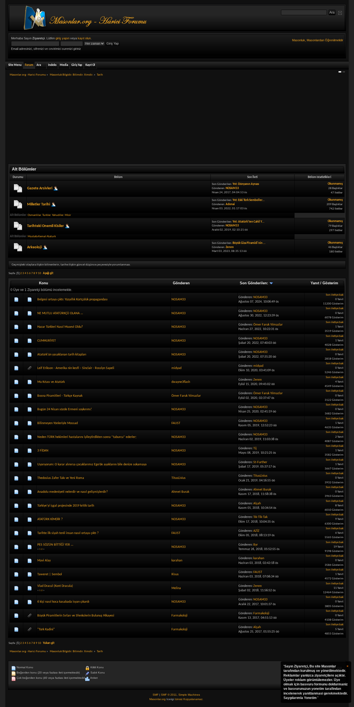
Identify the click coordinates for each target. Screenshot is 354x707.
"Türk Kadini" (46, 629)
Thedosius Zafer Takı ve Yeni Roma (60, 478)
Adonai (230, 204)
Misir (68, 215)
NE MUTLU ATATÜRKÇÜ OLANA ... (60, 313)
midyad (176, 368)
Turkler (46, 215)
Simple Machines (189, 694)
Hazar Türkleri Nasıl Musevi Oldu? (60, 327)
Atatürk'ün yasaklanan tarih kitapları (61, 354)
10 (39, 273)
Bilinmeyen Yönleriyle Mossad (57, 423)
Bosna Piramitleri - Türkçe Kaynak (59, 396)
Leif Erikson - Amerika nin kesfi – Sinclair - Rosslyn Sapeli (75, 368)
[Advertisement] (177, 122)
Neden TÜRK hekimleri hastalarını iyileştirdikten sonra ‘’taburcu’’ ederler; (86, 437)
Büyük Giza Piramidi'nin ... (249, 243)
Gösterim (330, 283)
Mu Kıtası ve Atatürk (51, 382)
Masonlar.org (157, 699)
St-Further (260, 462)
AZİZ (256, 531)
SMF (155, 694)
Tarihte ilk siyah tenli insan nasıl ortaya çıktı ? (68, 533)
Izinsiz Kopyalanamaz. (189, 699)
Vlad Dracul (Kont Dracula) (55, 586)
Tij (255, 448)
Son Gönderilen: (254, 283)
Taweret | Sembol (49, 574)
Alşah (257, 503)
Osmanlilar (34, 215)
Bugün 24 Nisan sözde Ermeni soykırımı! (64, 409)
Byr (255, 544)
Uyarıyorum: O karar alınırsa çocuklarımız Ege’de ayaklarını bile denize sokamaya (92, 464)
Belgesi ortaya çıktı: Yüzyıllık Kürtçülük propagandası (72, 299)
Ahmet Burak (180, 492)
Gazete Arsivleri (39, 188)
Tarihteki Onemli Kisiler (45, 226)
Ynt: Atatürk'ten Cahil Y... (248, 221)
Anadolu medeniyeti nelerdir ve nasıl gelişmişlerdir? (72, 492)
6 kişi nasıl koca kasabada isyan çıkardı (63, 601)
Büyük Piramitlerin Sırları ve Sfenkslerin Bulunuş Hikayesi (75, 615)
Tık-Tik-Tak (260, 517)
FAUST (175, 423)
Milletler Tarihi (38, 204)
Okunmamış (335, 183)
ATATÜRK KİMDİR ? (50, 519)
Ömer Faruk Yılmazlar (268, 324)
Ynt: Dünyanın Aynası (246, 184)
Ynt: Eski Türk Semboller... (249, 200)
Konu (43, 283)
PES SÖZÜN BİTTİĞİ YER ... (55, 544)
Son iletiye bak (334, 294)
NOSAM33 (232, 188)
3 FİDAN (42, 450)
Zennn (230, 247)
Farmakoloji (179, 615)
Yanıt (315, 283)
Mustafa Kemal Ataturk (42, 236)
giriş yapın (62, 38)
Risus (175, 574)
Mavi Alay (44, 560)
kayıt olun (84, 38)
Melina (176, 588)
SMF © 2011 (169, 694)
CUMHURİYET (46, 340)
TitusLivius (178, 478)
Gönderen (181, 283)
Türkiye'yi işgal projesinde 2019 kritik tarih (65, 505)
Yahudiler (57, 215)
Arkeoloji (34, 247)
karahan (176, 560)
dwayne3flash (180, 382)
